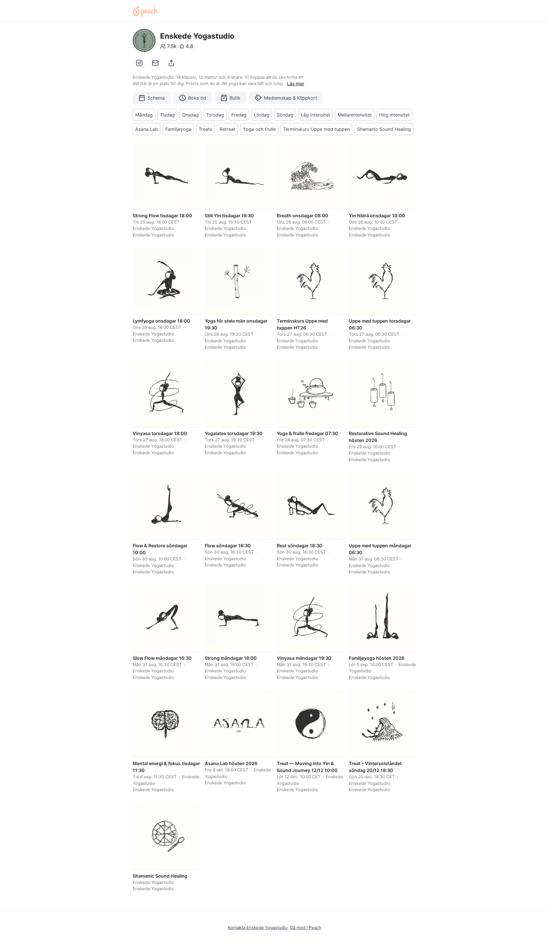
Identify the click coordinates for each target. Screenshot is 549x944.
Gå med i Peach (305, 927)
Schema (156, 98)
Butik (235, 98)
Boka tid (197, 98)
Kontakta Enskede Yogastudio (258, 927)
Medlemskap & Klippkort (290, 98)
